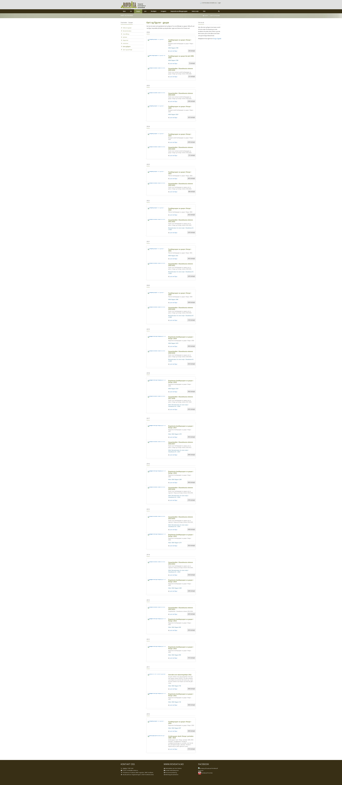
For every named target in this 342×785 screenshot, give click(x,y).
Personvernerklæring (171, 772)
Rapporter (125, 40)
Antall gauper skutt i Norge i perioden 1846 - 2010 (180, 737)
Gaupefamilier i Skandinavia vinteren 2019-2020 (180, 308)
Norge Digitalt (217, 38)
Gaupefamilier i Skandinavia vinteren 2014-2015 (180, 517)
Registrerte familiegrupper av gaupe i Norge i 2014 (180, 580)
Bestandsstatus (127, 31)
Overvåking (126, 34)
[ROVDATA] (129, 5)
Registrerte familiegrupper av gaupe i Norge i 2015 (180, 535)
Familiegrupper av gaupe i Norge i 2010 (179, 722)
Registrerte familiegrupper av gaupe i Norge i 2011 (180, 694)
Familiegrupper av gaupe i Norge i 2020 (179, 293)
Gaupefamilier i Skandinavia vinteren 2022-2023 (180, 184)
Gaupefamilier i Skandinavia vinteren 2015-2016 (180, 488)
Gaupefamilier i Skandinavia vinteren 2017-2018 (180, 397)
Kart (152, 774)
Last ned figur (173, 51)
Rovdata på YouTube (207, 773)
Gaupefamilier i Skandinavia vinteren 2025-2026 (180, 69)
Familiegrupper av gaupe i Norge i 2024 (179, 135)
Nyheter (125, 37)
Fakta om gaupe (127, 28)
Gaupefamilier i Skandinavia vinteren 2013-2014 (180, 563)
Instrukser (125, 43)
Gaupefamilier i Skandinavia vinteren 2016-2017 (180, 443)
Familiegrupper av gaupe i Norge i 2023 (179, 172)
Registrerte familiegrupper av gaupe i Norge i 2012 (180, 647)
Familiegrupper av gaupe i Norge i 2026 (179, 40)
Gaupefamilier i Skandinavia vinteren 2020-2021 (180, 264)
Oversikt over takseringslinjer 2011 (179, 674)
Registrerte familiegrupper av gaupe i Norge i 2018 (180, 381)
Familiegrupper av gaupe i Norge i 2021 (179, 250)
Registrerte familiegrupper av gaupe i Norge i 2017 (180, 426)
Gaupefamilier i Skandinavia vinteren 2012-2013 (180, 608)
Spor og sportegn (127, 49)
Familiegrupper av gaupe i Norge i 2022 (179, 209)
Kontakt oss (213, 3)
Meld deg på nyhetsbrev (171, 774)
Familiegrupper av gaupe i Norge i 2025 (179, 107)
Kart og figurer (127, 46)
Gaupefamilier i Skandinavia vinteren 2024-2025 (180, 94)
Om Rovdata (205, 3)
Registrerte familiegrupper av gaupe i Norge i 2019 (180, 337)
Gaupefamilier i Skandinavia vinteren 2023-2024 (180, 148)
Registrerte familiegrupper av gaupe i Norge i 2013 (180, 620)
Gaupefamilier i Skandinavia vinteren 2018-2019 (180, 352)
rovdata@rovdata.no (132, 770)
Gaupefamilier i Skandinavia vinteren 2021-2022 (180, 220)
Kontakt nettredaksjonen (172, 770)
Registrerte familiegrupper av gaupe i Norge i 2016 (180, 472)
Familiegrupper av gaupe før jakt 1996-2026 (181, 56)
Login (219, 3)
